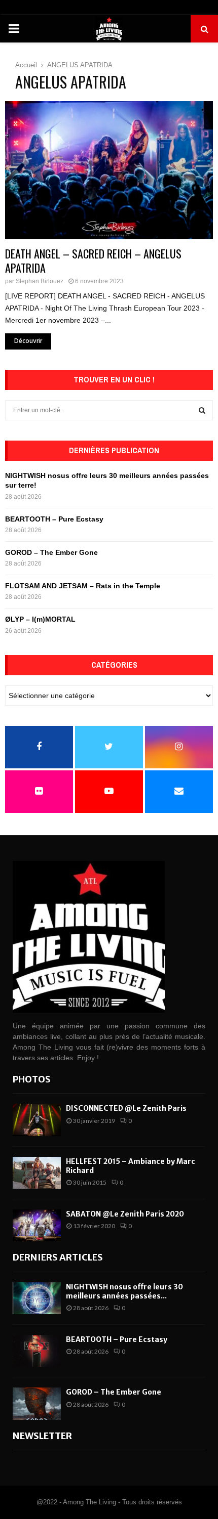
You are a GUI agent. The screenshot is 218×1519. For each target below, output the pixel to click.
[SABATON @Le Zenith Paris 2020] (37, 1225)
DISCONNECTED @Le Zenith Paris (126, 1108)
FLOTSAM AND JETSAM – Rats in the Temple (82, 586)
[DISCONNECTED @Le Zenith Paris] (37, 1120)
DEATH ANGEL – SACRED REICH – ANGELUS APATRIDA (93, 260)
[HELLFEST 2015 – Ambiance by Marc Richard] (37, 1173)
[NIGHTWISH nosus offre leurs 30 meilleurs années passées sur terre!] (37, 1298)
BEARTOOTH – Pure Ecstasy (54, 519)
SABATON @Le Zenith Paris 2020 (125, 1214)
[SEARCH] (202, 410)
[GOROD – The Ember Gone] (37, 1403)
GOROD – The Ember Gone (51, 552)
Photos (32, 1079)
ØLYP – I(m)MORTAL (40, 619)
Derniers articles (58, 1257)
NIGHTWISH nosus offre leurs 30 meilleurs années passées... (124, 1291)
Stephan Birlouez (39, 281)
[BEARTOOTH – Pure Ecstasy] (37, 1351)
